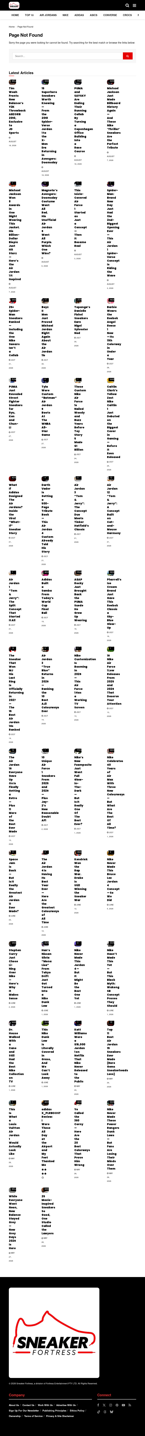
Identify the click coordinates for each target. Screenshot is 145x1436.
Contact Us (28, 1405)
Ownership (15, 1416)
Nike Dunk (47, 941)
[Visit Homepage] (14, 5)
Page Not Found (25, 26)
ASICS (93, 15)
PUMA (80, 80)
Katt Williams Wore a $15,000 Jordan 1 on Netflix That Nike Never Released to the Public (81, 1055)
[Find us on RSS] (130, 1405)
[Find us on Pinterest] (117, 1405)
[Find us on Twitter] (104, 1405)
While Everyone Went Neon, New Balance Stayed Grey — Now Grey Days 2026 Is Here (15, 1222)
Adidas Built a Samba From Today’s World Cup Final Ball (47, 596)
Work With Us (45, 1405)
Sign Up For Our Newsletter (24, 1410)
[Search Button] (127, 5)
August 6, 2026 (45, 264)
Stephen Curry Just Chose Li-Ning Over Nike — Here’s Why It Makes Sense (15, 974)
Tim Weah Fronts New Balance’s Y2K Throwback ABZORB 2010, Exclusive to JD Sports (17, 110)
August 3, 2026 (78, 256)
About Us (14, 1405)
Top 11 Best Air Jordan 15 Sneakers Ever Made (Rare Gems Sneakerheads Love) (117, 1052)
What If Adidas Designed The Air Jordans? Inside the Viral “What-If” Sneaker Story (16, 509)
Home (15, 15)
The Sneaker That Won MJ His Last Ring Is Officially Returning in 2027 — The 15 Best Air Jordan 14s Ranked (16, 692)
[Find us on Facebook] (98, 1405)
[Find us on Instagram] (110, 1405)
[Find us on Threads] (105, 1412)
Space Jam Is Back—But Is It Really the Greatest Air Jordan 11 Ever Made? (15, 885)
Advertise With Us (66, 1405)
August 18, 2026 (12, 143)
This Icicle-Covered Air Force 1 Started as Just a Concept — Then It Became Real (80, 218)
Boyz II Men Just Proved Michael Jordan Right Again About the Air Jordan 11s (47, 331)
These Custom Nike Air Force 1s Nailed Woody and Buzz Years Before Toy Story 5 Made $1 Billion (80, 418)
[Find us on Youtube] (123, 1405)
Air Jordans (48, 15)
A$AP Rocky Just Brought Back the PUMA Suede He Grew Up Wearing (80, 600)
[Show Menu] (134, 5)
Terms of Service (33, 1416)
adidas (79, 15)
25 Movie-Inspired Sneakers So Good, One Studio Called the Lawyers (48, 1214)
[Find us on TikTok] (98, 1412)
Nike (65, 15)
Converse (110, 15)
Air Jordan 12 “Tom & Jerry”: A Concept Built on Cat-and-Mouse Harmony (114, 509)
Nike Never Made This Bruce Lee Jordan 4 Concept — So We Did (113, 879)
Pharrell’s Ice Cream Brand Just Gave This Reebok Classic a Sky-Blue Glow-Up (114, 604)
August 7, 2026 (110, 158)
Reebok (114, 299)
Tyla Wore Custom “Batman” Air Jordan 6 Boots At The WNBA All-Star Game (49, 411)
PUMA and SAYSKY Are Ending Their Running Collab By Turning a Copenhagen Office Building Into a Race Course (83, 119)
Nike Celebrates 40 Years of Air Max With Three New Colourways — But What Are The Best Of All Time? (115, 792)
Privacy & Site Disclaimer (60, 1416)
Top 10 (29, 15)
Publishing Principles (54, 1410)
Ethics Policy (77, 1410)
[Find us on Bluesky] (111, 1412)
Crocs (127, 15)
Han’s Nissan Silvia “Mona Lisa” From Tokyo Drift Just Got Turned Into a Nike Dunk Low (47, 978)
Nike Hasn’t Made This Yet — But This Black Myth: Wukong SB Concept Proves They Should (113, 978)
